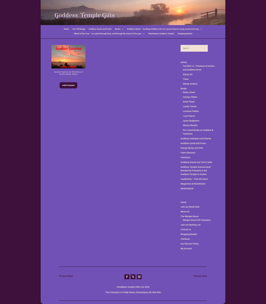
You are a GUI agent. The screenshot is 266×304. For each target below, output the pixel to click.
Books (118, 29)
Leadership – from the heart (194, 179)
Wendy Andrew (190, 84)
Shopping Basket (184, 34)
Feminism (185, 157)
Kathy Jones (189, 92)
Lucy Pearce (189, 116)
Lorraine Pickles (191, 111)
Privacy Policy (66, 276)
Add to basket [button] (68, 85)
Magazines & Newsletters (193, 184)
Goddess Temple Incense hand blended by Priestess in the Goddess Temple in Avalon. (196, 171)
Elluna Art (187, 74)
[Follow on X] (133, 276)
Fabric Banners (188, 152)
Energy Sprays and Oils (192, 148)
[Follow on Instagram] (139, 276)
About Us (185, 211)
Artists (184, 62)
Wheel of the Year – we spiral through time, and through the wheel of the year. (108, 34)
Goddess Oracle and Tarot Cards (196, 162)
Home (66, 29)
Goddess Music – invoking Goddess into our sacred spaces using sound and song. (163, 29)
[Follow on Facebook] (126, 276)
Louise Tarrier (190, 106)
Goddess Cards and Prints (100, 29)
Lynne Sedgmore (191, 120)
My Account (186, 248)
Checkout (185, 239)
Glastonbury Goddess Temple (161, 34)
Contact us (186, 229)
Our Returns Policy (190, 243)
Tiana (186, 79)
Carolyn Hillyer (190, 97)
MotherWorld (187, 188)
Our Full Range (79, 29)
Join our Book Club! (190, 207)
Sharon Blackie (190, 125)
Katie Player (189, 101)
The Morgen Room (190, 216)
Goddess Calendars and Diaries (196, 138)
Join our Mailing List (191, 225)
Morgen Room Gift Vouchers (196, 220)
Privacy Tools (200, 276)
